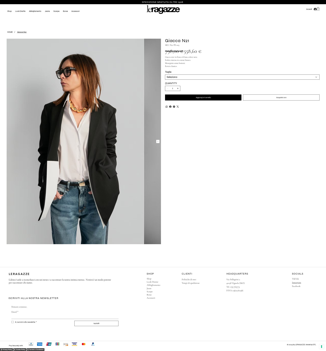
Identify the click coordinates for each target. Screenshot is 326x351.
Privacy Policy (7, 349)
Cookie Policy (20, 349)
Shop (149, 278)
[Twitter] (177, 106)
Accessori (151, 297)
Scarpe (150, 291)
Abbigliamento (153, 285)
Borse (149, 294)
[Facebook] (170, 106)
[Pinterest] (174, 106)
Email (14, 311)
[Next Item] (157, 141)
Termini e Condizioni (36, 349)
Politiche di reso (189, 279)
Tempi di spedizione (191, 283)
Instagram (296, 282)
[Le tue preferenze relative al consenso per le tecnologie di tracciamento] (321, 346)
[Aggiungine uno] (177, 88)
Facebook (296, 286)
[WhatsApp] (166, 106)
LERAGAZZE (19, 274)
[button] (20, 11)
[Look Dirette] (175, 281)
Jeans (149, 288)
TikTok (295, 278)
